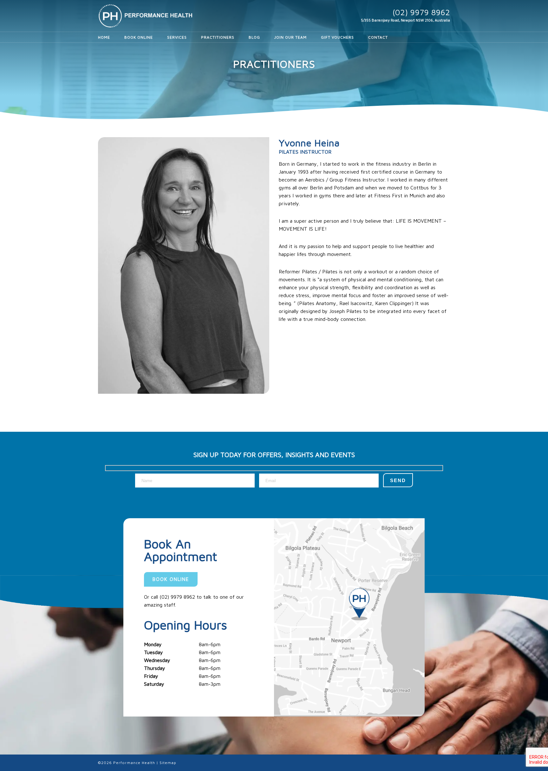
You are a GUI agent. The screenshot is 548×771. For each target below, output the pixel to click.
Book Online (138, 37)
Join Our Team (290, 37)
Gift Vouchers (337, 37)
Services (177, 37)
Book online (171, 579)
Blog (254, 37)
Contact (378, 37)
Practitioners (217, 37)
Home (104, 37)
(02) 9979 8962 (421, 12)
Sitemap (168, 762)
